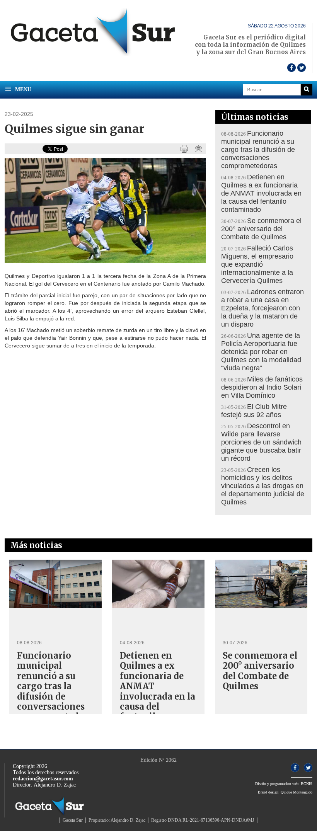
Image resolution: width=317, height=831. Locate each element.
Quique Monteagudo (296, 792)
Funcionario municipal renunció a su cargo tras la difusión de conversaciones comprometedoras (258, 149)
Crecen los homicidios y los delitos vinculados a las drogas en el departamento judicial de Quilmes (262, 486)
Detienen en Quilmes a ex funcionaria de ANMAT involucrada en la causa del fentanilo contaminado (261, 193)
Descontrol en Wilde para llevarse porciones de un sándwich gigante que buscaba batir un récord (261, 442)
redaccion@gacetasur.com (43, 779)
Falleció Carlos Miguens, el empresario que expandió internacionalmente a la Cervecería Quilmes (257, 264)
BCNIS (306, 784)
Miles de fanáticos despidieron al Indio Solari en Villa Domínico (262, 387)
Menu (22, 89)
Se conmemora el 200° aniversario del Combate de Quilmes (261, 229)
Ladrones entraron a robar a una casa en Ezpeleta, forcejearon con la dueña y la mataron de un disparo (262, 308)
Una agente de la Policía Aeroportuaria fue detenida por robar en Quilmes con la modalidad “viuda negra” (261, 352)
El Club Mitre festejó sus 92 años (254, 411)
